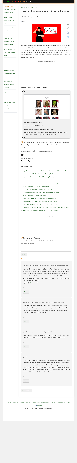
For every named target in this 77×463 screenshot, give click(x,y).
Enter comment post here (27, 243)
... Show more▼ (33, 283)
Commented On (8, 6)
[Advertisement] (46, 73)
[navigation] (68, 23)
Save (24, 154)
